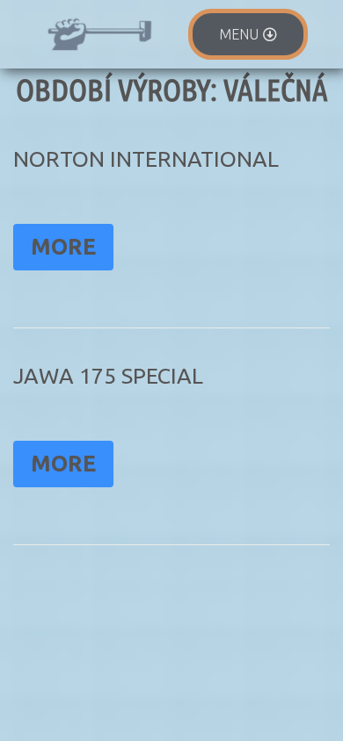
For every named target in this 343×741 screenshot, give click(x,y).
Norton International (146, 159)
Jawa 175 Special (108, 375)
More (63, 246)
